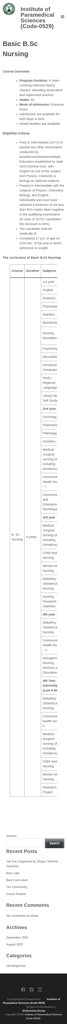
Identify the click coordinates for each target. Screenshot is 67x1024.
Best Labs (13, 873)
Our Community (16, 887)
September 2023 (17, 937)
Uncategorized (16, 965)
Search (11, 836)
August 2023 (14, 944)
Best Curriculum (17, 880)
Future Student (16, 894)
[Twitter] (31, 990)
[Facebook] (23, 990)
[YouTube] (40, 990)
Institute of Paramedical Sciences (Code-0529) (37, 17)
